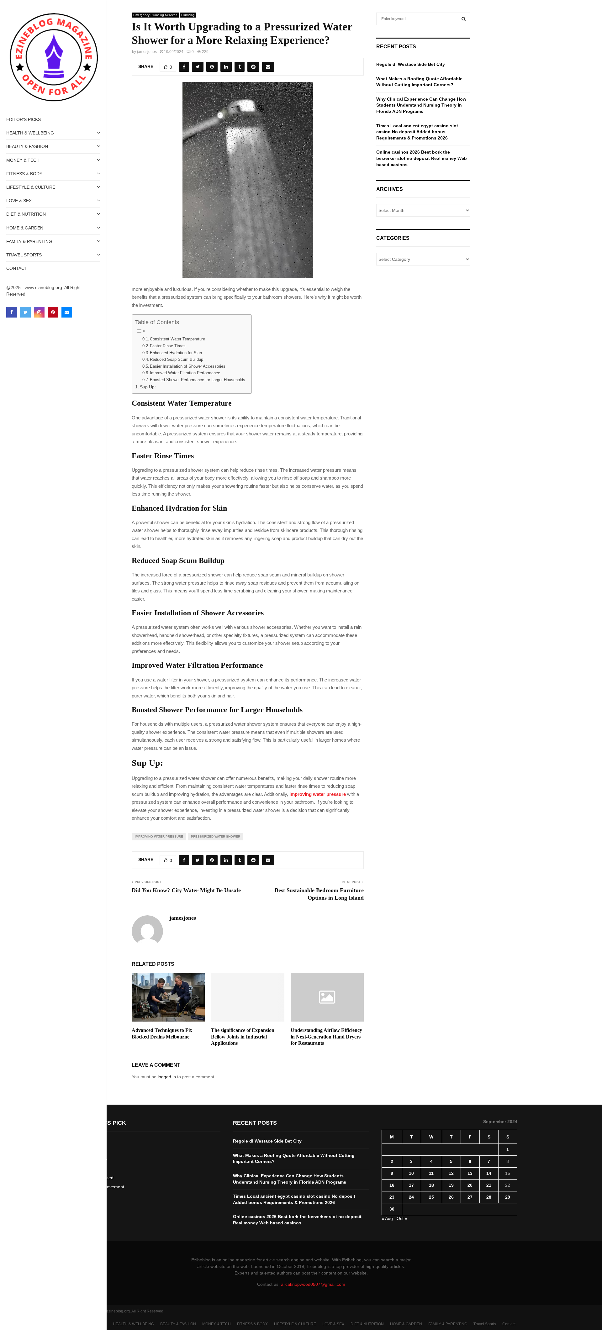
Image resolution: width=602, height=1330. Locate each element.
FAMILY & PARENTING (29, 241)
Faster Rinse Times (168, 346)
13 (470, 1173)
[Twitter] (25, 312)
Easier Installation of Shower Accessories (187, 366)
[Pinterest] (53, 312)
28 (488, 1197)
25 (431, 1197)
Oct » (402, 1218)
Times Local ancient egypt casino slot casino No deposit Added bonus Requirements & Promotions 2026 (417, 131)
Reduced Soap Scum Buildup (176, 359)
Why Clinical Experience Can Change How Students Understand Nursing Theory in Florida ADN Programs (421, 105)
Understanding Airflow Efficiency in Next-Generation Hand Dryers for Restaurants (326, 1037)
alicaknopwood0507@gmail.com (313, 1284)
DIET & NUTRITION (26, 214)
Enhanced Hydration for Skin (176, 352)
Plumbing (188, 15)
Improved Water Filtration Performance (185, 373)
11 (431, 1173)
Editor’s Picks (23, 119)
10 (411, 1173)
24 (411, 1197)
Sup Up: (148, 387)
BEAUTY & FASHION (27, 146)
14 (488, 1173)
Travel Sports (24, 254)
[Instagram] (39, 312)
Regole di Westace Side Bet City (410, 64)
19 (451, 1185)
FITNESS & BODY (24, 173)
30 (391, 1209)
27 (470, 1197)
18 (431, 1185)
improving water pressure (317, 794)
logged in (167, 1076)
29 (507, 1197)
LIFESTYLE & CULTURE (30, 187)
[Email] (66, 312)
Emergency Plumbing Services (155, 15)
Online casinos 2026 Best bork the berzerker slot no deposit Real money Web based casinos (421, 158)
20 (470, 1185)
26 (451, 1197)
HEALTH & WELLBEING (30, 132)
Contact (16, 268)
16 (391, 1185)
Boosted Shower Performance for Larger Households (197, 379)
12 (451, 1173)
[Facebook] (11, 312)
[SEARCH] (463, 19)
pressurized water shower (215, 836)
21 (488, 1185)
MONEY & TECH (23, 160)
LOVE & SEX (19, 200)
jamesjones (147, 52)
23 (391, 1197)
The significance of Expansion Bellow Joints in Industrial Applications (242, 1037)
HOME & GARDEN (24, 227)
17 (411, 1185)
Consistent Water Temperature (177, 339)
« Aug (387, 1218)
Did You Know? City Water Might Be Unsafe (186, 890)
